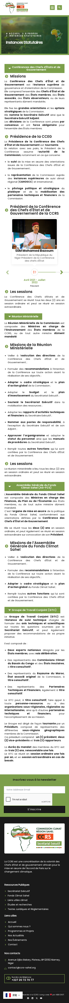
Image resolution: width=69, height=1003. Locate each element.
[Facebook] (28, 998)
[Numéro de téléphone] (8, 978)
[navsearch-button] (59, 7)
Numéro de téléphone (21, 977)
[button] (52, 7)
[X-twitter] (37, 998)
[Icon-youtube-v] (41, 998)
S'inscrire (34, 809)
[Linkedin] (32, 998)
